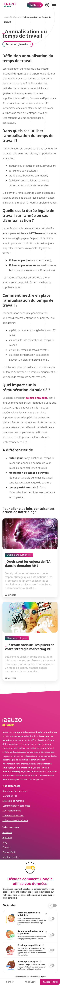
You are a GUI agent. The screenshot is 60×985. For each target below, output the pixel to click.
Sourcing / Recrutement (14, 791)
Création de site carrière (15, 820)
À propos (7, 837)
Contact (6, 847)
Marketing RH (9, 795)
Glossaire (17, 17)
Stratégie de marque (13, 800)
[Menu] (54, 5)
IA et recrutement (11, 810)
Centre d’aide (9, 852)
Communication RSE (13, 815)
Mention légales (10, 857)
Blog (4, 842)
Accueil (7, 17)
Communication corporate (16, 805)
